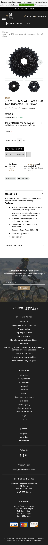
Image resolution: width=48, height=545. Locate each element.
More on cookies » (41, 5)
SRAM (7, 98)
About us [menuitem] (24, 322)
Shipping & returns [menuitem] (24, 332)
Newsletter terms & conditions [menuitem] (24, 340)
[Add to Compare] (28, 154)
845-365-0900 (11, 16)
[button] (40, 62)
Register (24, 288)
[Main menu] (4, 19)
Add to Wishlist (17, 154)
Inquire (31, 164)
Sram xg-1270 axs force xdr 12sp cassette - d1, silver (22, 35)
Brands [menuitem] (24, 419)
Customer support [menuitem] (24, 336)
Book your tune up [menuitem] (24, 412)
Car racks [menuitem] (24, 390)
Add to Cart (16, 149)
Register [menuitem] (24, 433)
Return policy (11, 169)
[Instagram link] (25, 456)
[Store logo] (18, 25)
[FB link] (20, 455)
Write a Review (28, 108)
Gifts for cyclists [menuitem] (24, 408)
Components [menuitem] (24, 379)
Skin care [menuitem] (24, 401)
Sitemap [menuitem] (24, 343)
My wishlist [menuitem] (24, 441)
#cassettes (10, 178)
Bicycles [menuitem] (24, 375)
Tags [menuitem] (24, 415)
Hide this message (26, 5)
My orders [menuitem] (24, 437)
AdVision (20, 540)
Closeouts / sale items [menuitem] (24, 397)
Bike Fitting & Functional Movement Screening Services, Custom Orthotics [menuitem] (24, 348)
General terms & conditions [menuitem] (24, 325)
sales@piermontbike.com (24, 469)
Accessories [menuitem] (24, 382)
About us (31, 16)
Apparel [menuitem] (24, 386)
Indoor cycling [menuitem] (24, 404)
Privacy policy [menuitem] (24, 329)
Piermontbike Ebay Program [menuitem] (24, 361)
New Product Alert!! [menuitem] (24, 353)
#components (23, 178)
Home (5, 32)
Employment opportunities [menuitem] (24, 357)
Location (42, 16)
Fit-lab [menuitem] (24, 393)
